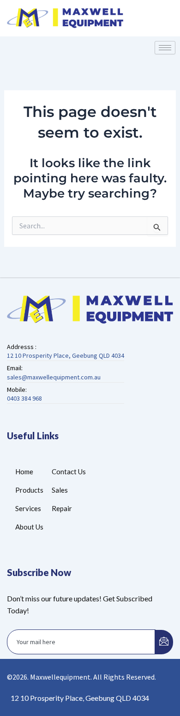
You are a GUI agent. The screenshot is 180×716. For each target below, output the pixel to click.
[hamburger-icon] (165, 47)
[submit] (164, 642)
